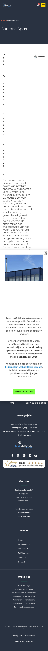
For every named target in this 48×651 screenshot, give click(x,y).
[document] (24, 325)
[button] (45, 253)
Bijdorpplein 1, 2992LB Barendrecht (23, 367)
